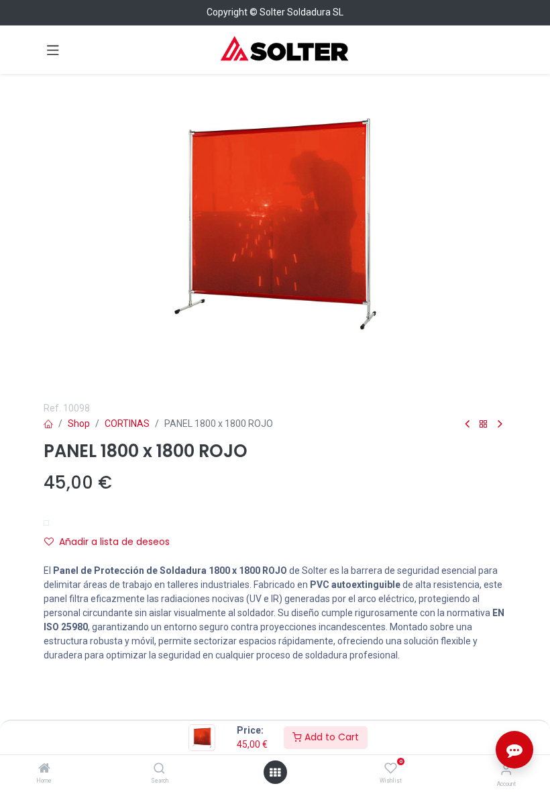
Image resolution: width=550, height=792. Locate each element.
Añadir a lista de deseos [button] (114, 541)
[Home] (44, 769)
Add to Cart (330, 737)
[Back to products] (484, 424)
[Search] (159, 769)
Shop (79, 423)
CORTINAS (127, 423)
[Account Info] (506, 769)
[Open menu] (275, 772)
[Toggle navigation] (53, 49)
